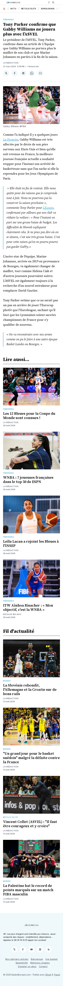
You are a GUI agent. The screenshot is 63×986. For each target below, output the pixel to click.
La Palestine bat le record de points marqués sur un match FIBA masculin (28, 890)
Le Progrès (10, 140)
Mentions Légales (40, 962)
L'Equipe (48, 208)
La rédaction (10, 63)
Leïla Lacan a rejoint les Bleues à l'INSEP (31, 543)
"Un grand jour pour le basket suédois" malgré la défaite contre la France (31, 757)
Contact (43, 966)
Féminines (8, 19)
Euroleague (48, 8)
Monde (7, 681)
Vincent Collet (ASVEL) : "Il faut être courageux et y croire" (30, 824)
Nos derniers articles (16, 959)
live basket (51, 959)
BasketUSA (22, 962)
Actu (13, 8)
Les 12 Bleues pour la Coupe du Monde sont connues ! (29, 415)
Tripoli (57, 974)
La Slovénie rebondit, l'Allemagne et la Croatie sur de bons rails (30, 689)
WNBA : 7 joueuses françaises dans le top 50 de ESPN (28, 479)
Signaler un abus (27, 966)
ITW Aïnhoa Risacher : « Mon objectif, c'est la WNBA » (28, 607)
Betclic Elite (28, 8)
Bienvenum (37, 959)
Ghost (48, 974)
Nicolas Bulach (12, 614)
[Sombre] (49, 2)
